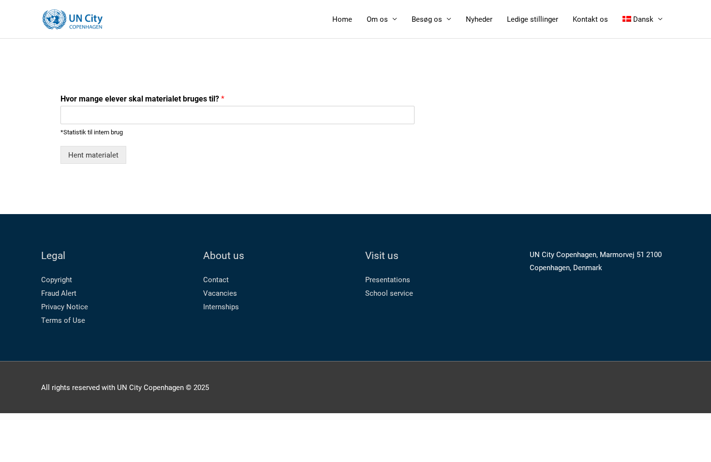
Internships (221, 306)
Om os (377, 19)
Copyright (56, 279)
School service (389, 293)
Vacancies (220, 293)
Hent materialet (93, 154)
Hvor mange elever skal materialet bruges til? (142, 98)
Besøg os (427, 19)
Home (342, 19)
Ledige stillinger (532, 19)
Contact (216, 279)
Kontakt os (590, 19)
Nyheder (479, 19)
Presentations (387, 279)
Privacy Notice (64, 306)
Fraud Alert (58, 293)
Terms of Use (63, 320)
